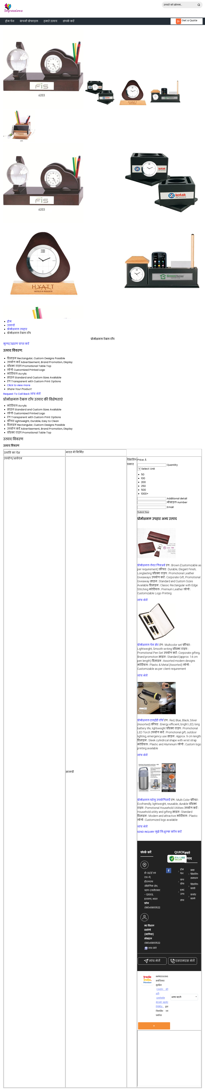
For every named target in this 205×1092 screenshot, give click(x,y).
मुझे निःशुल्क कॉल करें (168, 832)
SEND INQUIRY (145, 832)
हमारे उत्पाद (50, 21)
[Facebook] (169, 873)
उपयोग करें (13, 429)
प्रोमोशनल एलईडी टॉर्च (150, 720)
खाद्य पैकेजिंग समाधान (194, 874)
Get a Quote (189, 20)
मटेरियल (12, 406)
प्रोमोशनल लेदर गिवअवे (151, 565)
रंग (9, 417)
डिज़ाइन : (173, 661)
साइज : (184, 736)
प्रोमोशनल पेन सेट (148, 645)
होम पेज (9, 21)
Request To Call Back (16, 394)
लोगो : (157, 820)
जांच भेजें (35, 394)
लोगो (10, 413)
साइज (10, 409)
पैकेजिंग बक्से (194, 886)
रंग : (170, 645)
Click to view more (18, 385)
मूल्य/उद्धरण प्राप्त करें (16, 344)
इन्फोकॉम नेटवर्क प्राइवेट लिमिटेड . (162, 1002)
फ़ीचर (10, 421)
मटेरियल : (166, 589)
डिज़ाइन (11, 425)
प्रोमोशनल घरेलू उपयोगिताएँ (153, 800)
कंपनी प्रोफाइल (29, 21)
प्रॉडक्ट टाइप (14, 432)
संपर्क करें (68, 21)
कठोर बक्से (193, 896)
